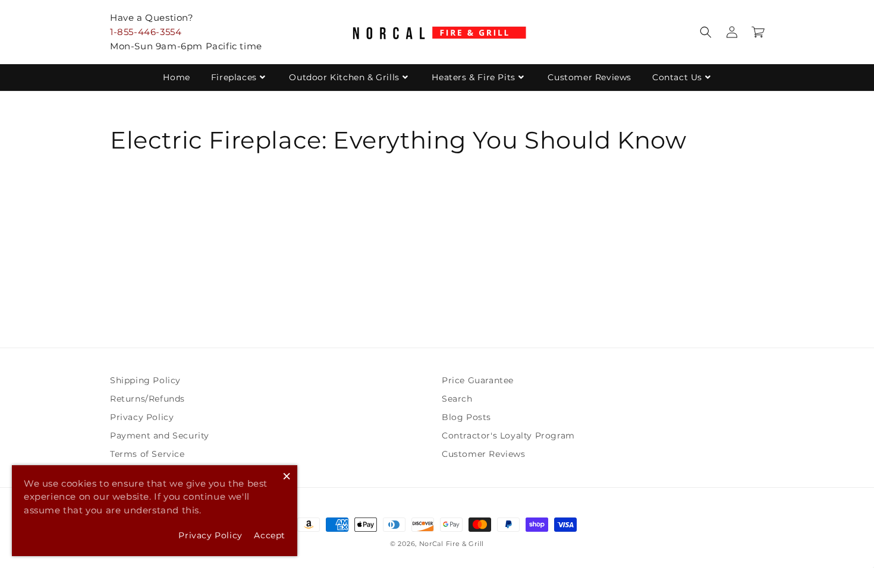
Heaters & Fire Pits (473, 77)
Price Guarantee (478, 380)
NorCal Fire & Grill (451, 543)
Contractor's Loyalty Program (508, 435)
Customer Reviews (589, 77)
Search (457, 398)
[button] (706, 32)
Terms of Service (147, 454)
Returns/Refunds (147, 398)
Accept (269, 535)
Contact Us (677, 77)
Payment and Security (159, 435)
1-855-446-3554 (145, 31)
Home (176, 77)
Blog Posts (466, 417)
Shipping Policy (145, 380)
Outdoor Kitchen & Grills (344, 77)
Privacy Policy (142, 417)
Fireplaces (234, 77)
